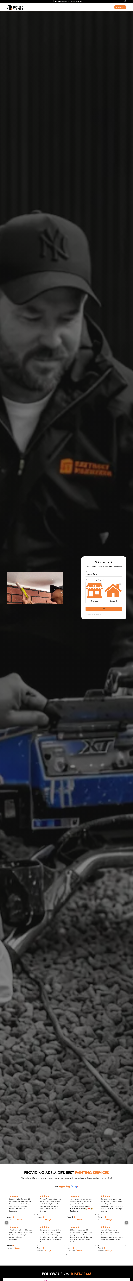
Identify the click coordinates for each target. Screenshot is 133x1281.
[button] (6, 1222)
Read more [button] (13, 1211)
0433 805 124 (120, 7)
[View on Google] (18, 1219)
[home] (59, 7)
